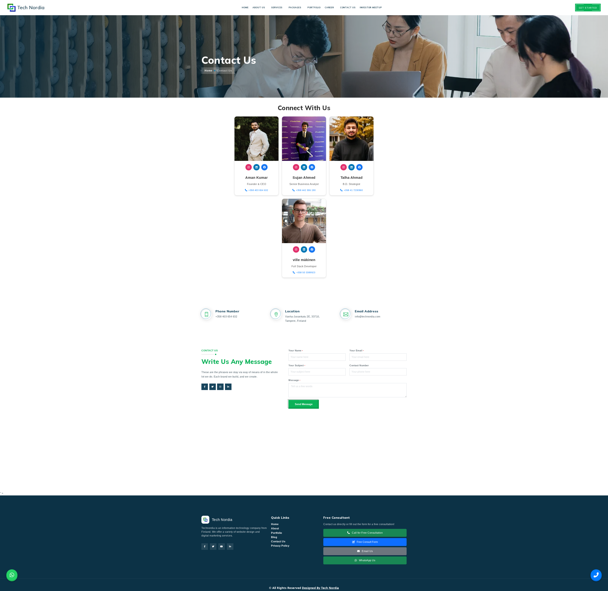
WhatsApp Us (366, 560)
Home (245, 7)
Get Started (588, 7)
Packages (295, 7)
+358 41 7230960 (353, 190)
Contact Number (359, 365)
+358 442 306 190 (306, 190)
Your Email (356, 350)
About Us (259, 7)
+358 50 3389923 (305, 272)
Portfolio (314, 7)
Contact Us (348, 7)
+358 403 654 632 (258, 190)
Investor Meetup (371, 7)
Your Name (295, 350)
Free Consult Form (367, 542)
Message (294, 380)
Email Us (367, 551)
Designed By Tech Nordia (320, 588)
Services (276, 7)
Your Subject (296, 365)
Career (329, 7)
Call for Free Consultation (367, 532)
